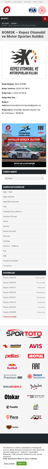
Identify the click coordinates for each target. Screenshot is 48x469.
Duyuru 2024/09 (24, 307)
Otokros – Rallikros (11, 246)
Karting (6, 226)
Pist (4, 251)
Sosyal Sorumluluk (10, 261)
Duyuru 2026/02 (24, 282)
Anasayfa (8, 2)
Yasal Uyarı (27, 2)
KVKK (34, 2)
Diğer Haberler (9, 197)
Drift (5, 207)
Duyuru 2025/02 (24, 292)
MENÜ (5, 18)
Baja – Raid (7, 192)
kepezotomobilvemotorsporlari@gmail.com (23, 105)
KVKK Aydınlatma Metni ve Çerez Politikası (20, 459)
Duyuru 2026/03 (24, 278)
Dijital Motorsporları (11, 202)
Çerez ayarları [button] (9, 463)
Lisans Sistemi (17, 2)
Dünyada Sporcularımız (12, 211)
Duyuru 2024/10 (24, 302)
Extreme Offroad (10, 216)
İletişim (40, 2)
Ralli (4, 256)
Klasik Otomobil (9, 231)
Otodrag (6, 241)
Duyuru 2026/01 (24, 287)
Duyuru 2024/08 (24, 312)
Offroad (6, 236)
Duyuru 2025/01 (24, 297)
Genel (5, 221)
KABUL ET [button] (21, 463)
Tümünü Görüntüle (9, 317)
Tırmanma (7, 266)
